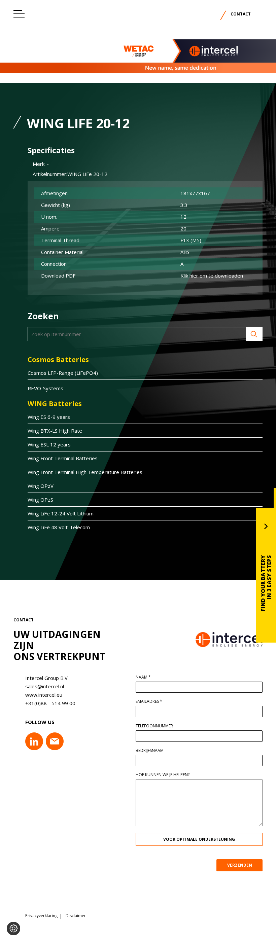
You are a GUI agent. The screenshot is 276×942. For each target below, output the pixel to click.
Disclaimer (76, 916)
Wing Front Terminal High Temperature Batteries (85, 472)
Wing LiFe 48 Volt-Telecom (59, 527)
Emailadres (149, 701)
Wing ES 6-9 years (49, 416)
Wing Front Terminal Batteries (63, 458)
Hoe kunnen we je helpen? (162, 775)
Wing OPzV (41, 485)
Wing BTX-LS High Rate (55, 430)
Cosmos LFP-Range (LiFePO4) (63, 372)
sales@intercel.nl (44, 686)
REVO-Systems (45, 388)
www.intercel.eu (43, 694)
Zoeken (254, 334)
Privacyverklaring (41, 916)
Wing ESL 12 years (49, 444)
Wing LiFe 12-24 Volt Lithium (61, 513)
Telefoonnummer (154, 726)
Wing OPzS (40, 499)
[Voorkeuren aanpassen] (13, 928)
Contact (241, 14)
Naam (143, 677)
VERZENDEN (239, 865)
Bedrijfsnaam (150, 751)
